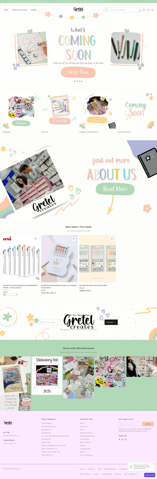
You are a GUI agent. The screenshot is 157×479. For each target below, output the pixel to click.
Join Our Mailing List (86, 455)
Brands (34, 10)
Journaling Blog (85, 449)
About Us (83, 452)
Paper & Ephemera (50, 132)
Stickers (46, 442)
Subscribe (109, 322)
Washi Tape (47, 455)
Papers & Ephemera (49, 449)
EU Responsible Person (87, 436)
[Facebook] (119, 439)
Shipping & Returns (86, 433)
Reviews (82, 445)
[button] (7, 290)
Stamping (46, 439)
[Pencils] (21, 110)
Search (82, 423)
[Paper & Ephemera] (59, 110)
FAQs (81, 430)
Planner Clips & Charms (51, 452)
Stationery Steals (126, 132)
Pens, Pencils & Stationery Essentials (55, 436)
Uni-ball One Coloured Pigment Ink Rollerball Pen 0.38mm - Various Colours (20, 286)
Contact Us (83, 426)
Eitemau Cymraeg (49, 426)
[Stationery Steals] (136, 110)
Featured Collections (19, 10)
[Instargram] (126, 439)
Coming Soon (86, 132)
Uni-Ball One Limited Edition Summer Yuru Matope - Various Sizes (59, 286)
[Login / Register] (144, 10)
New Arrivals (47, 423)
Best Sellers (46, 430)
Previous (12, 47)
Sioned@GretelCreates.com (11, 435)
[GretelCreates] (78, 15)
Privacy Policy (84, 439)
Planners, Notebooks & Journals (54, 445)
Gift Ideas (46, 433)
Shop (6, 10)
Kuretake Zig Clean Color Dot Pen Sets (93, 285)
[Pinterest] (122, 439)
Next (144, 47)
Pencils (6, 132)
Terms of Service (85, 442)
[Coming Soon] (97, 110)
